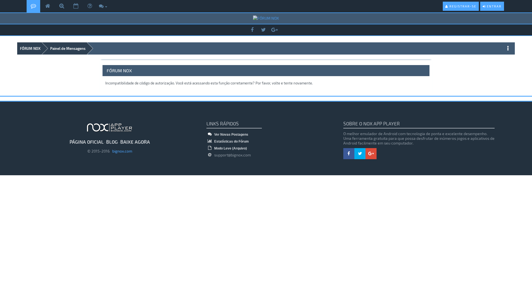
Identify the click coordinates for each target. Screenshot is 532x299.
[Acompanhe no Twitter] (263, 30)
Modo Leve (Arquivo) (230, 148)
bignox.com (121, 151)
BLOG (112, 142)
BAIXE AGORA (135, 142)
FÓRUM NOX (30, 48)
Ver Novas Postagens (230, 134)
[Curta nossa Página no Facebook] (252, 30)
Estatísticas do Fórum (231, 141)
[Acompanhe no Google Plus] (274, 30)
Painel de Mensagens (68, 48)
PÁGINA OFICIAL (87, 142)
